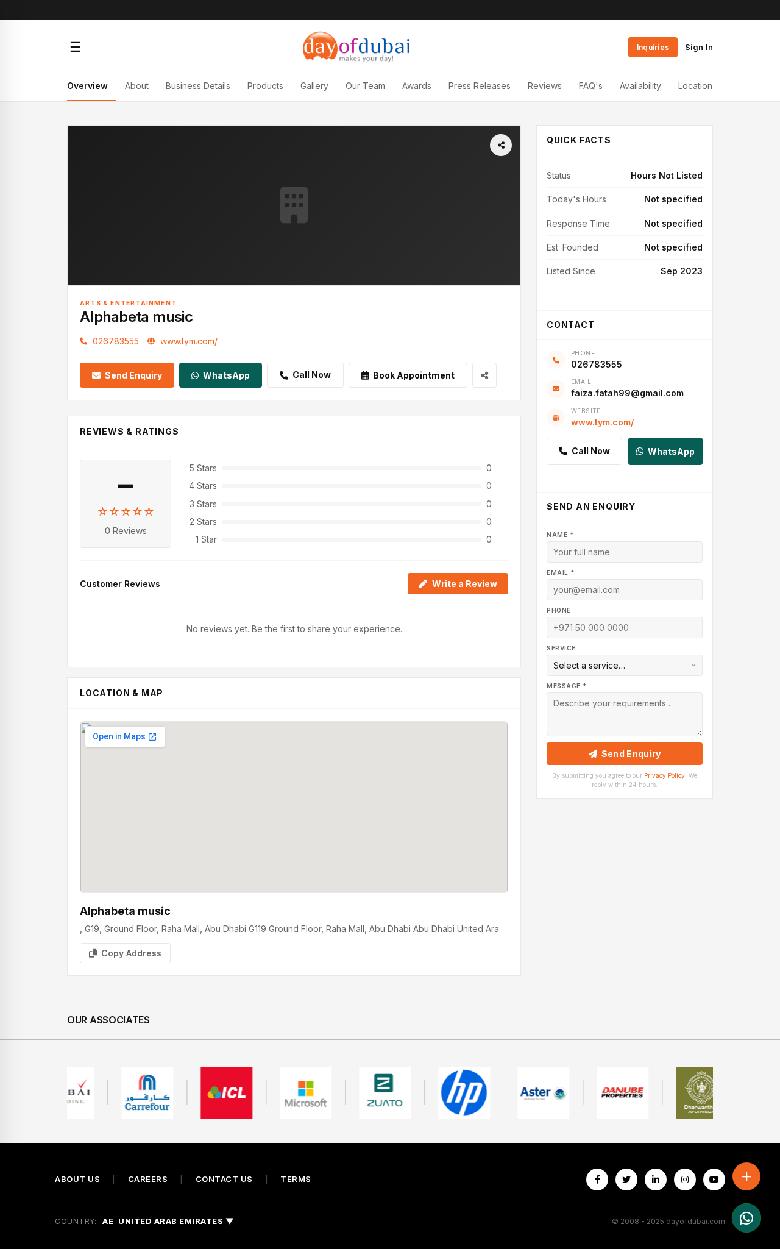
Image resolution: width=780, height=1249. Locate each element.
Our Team (365, 85)
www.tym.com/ (189, 341)
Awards (416, 85)
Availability (640, 85)
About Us (77, 1179)
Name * (560, 534)
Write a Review (464, 583)
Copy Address (131, 953)
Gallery (314, 85)
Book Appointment (414, 375)
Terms (295, 1179)
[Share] (501, 145)
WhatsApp (226, 375)
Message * (567, 685)
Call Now (311, 374)
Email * (561, 572)
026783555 (116, 341)
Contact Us (224, 1179)
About (137, 85)
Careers (148, 1179)
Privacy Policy (664, 775)
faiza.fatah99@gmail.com (627, 393)
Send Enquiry (133, 375)
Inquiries (653, 47)
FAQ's (591, 85)
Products (265, 85)
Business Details (198, 85)
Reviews (545, 85)
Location (695, 85)
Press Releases (479, 85)
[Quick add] (746, 1176)
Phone (559, 610)
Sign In (699, 47)
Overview (87, 85)
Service (561, 648)
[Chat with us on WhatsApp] (746, 1218)
